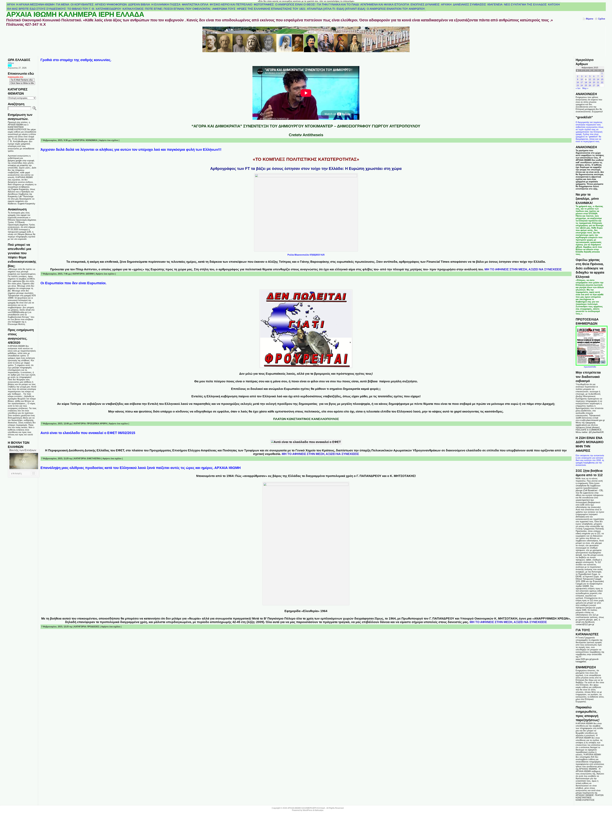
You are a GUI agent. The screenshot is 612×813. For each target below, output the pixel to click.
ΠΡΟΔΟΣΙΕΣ (93, 626)
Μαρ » (585, 88)
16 (578, 82)
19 (590, 82)
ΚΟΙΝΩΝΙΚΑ (91, 140)
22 (602, 82)
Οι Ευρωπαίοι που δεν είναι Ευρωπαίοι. (73, 283)
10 (582, 79)
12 (590, 79)
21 (598, 82)
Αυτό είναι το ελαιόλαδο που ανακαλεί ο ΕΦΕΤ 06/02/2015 (87, 433)
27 (594, 85)
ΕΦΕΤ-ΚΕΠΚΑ (94, 458)
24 (582, 85)
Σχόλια (601, 19)
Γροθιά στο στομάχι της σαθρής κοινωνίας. (75, 60)
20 (594, 82)
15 (602, 79)
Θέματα (589, 19)
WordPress (307, 810)
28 (598, 85)
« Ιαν (578, 88)
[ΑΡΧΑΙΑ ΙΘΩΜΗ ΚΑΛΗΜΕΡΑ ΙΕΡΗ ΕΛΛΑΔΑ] (306, 41)
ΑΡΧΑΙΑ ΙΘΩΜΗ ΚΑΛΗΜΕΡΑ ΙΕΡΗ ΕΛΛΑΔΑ (75, 14)
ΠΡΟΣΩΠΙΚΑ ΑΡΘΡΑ (97, 423)
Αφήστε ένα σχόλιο (108, 140)
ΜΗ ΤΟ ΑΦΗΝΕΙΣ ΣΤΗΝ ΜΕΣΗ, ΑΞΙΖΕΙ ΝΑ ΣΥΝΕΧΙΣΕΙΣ (523, 269)
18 (586, 82)
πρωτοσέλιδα (590, 367)
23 (578, 85)
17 (582, 82)
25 (586, 85)
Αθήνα (11, 63)
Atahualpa (318, 810)
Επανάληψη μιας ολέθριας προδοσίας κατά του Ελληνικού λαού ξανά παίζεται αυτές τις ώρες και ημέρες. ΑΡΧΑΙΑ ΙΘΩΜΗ (140, 468)
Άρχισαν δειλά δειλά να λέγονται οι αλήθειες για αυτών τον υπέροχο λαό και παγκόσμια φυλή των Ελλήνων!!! (130, 150)
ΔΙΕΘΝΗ (90, 274)
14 (598, 79)
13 (594, 79)
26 (590, 85)
